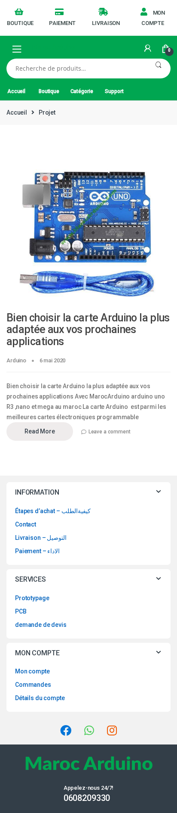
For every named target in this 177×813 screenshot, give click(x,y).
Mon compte (153, 17)
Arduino (16, 360)
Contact (25, 524)
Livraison (106, 23)
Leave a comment (109, 432)
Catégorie (81, 91)
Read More (39, 431)
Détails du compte (40, 698)
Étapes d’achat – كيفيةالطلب (53, 511)
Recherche (158, 68)
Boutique (20, 23)
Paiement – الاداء (37, 551)
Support (114, 91)
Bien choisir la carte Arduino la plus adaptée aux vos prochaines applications (88, 329)
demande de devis (41, 624)
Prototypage (32, 598)
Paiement (62, 23)
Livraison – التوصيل (41, 537)
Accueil (16, 91)
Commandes (33, 684)
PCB (21, 611)
